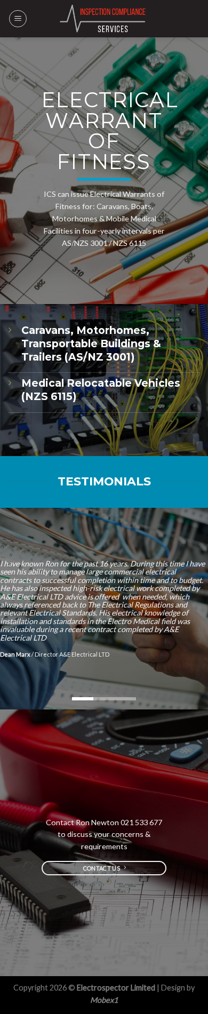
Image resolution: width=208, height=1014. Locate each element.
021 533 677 (141, 822)
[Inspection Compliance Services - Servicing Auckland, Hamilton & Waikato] (104, 18)
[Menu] (18, 18)
